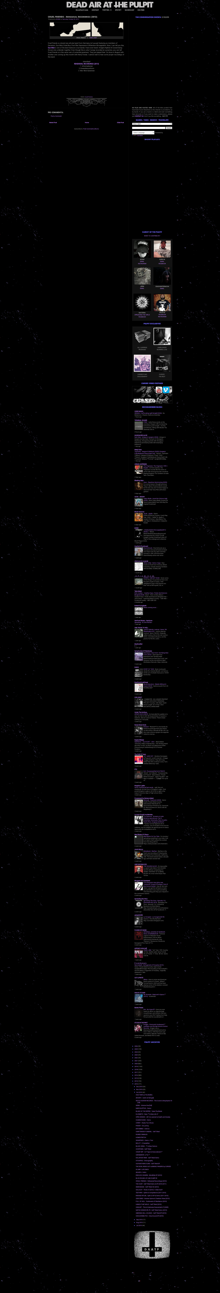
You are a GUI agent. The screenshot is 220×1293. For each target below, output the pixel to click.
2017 (136, 1072)
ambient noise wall (141, 948)
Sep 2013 (139, 1219)
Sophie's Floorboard (141, 546)
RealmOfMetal (139, 740)
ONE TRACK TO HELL (141, 628)
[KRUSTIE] (162, 303)
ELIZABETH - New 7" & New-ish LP (147, 1114)
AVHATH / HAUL (141, 1172)
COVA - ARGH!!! (140, 497)
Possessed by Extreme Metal (144, 798)
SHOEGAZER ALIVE (141, 435)
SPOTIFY (118, 10)
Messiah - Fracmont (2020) (152, 800)
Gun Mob (51, 48)
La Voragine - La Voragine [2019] (154, 917)
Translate (140, 135)
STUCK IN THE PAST (141, 1022)
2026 (136, 1046)
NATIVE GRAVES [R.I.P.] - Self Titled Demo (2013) (151, 1210)
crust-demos (139, 849)
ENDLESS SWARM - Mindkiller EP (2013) (149, 1175)
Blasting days (139, 480)
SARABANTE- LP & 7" (143, 1155)
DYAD (145, 422)
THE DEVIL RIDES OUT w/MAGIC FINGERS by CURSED (153, 1166)
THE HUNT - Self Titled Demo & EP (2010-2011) (151, 1184)
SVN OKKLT (138, 697)
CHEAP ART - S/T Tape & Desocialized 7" (149, 1152)
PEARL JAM (148, 950)
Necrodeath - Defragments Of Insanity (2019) (149, 965)
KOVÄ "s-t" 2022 (149, 669)
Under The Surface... (141, 712)
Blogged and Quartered (142, 881)
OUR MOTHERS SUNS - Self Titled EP (148, 1163)
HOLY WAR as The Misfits (144, 1095)
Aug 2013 (139, 1222)
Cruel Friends (89, 97)
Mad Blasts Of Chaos (141, 834)
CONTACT (95, 10)
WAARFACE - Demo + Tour (144, 1140)
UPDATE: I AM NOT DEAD (152, 578)
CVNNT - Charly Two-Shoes (145, 1123)
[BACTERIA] (142, 310)
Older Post (120, 122)
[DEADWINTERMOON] (162, 284)
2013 (136, 1084)
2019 (136, 1066)
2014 (136, 1081)
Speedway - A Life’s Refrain (143, 622)
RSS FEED (141, 10)
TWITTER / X (107, 10)
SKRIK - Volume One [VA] (144, 1105)
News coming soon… (151, 607)
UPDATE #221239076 (141, 714)
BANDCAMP (129, 10)
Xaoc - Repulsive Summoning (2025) (155, 482)
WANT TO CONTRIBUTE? (152, 236)
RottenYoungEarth (140, 605)
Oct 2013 (139, 1092)
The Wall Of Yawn (140, 754)
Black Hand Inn (139, 512)
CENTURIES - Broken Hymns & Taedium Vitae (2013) (153, 1198)
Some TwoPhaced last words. (144, 787)
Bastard (146, 727)
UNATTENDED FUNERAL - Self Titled (148, 1131)
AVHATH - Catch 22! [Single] (145, 1098)
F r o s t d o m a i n (140, 963)
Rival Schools (148, 548)
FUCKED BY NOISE (141, 930)
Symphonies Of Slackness (143, 651)
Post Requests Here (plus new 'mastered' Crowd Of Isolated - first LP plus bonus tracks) (156, 884)
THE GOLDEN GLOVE (150, 866)
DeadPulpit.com (82, 10)
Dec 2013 (139, 1086)
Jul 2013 (139, 1225)
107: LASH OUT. (149, 756)
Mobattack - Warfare (150, 851)
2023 (136, 1055)
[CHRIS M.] (162, 257)
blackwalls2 (138, 644)
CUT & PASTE (139, 978)
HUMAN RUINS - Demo (143, 1120)
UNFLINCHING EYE (141, 864)
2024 (136, 1052)
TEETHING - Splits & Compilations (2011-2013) (151, 1192)
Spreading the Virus (141, 899)
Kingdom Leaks (140, 785)
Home (87, 122)
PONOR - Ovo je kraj (142, 1126)
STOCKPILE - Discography (144, 1160)
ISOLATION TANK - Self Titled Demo (147, 1158)
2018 (136, 1069)
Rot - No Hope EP (149, 1009)
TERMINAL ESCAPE (141, 420)
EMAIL (142, 261)
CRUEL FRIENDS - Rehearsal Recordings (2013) (151, 1181)
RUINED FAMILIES (141, 1134)
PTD (136, 769)
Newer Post (53, 122)
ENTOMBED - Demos (142, 1129)
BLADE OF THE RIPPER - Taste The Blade (149, 1111)
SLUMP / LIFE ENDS (142, 1169)
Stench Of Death (140, 993)
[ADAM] (142, 257)
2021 (136, 1061)
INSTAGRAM (142, 263)
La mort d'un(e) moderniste (144, 814)
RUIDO (137, 667)
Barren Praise (139, 1007)
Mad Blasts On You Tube (152, 836)
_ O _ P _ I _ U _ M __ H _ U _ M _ (145, 576)
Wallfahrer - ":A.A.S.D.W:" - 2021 (145, 742)
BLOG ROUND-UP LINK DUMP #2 (146, 1178)
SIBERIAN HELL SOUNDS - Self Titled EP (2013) (151, 1213)
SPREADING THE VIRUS (142, 315)
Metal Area (138, 450)
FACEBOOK (162, 263)
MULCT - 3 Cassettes (143, 1143)
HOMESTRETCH (141, 1137)
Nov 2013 (139, 1089)
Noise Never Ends (140, 725)
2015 (136, 1078)
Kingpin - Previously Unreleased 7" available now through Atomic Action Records (156, 1026)
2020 (136, 1063)
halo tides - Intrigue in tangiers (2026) (147, 437)
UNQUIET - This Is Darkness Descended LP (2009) (152, 1207)
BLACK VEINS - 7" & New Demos (146, 1146)
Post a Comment (56, 116)
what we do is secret (141, 561)
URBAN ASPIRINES (141, 464)
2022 (136, 1058)
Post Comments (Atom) (91, 129)
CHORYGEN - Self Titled (143, 1149)
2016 (136, 1075)
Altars (146, 979)
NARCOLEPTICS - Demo (143, 1108)
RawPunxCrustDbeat (141, 682)
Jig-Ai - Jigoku (148, 513)
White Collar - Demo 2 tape (152, 563)
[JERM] (142, 284)
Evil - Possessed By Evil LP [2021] (154, 771)
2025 (136, 1049)
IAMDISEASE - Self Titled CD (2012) (147, 1187)
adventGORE (139, 915)
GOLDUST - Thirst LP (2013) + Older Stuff (149, 1190)
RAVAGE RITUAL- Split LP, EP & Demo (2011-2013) (152, 1195)
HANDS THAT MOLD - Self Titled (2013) (149, 1204)
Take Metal (138, 591)
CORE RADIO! (139, 411)
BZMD (137, 528)
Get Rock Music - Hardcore (143, 620)
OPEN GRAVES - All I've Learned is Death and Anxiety (153, 1117)
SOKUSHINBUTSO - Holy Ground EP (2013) (150, 1216)
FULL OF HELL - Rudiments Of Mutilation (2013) (151, 1201)
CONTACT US (139, 116)
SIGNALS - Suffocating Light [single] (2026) (148, 413)
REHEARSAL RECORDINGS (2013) (86, 64)
